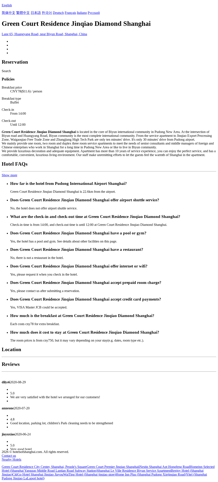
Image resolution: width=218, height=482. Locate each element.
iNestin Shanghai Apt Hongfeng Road (164, 467)
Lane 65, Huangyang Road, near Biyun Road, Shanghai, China (44, 34)
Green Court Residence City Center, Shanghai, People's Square (44, 467)
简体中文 (8, 13)
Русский (94, 13)
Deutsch (58, 13)
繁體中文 (23, 13)
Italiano (82, 13)
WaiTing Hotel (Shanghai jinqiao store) (89, 474)
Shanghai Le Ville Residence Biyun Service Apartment (134, 470)
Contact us (9, 455)
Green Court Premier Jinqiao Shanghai (113, 467)
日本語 (36, 13)
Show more (9, 175)
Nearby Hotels (11, 459)
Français (70, 13)
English (7, 5)
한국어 (47, 13)
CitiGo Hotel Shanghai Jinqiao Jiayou (37, 474)
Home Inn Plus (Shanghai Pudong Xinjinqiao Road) (151, 474)
